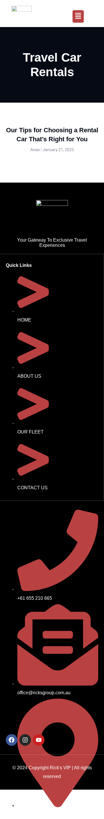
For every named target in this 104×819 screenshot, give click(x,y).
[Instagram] (25, 740)
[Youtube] (38, 740)
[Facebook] (11, 740)
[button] (78, 16)
